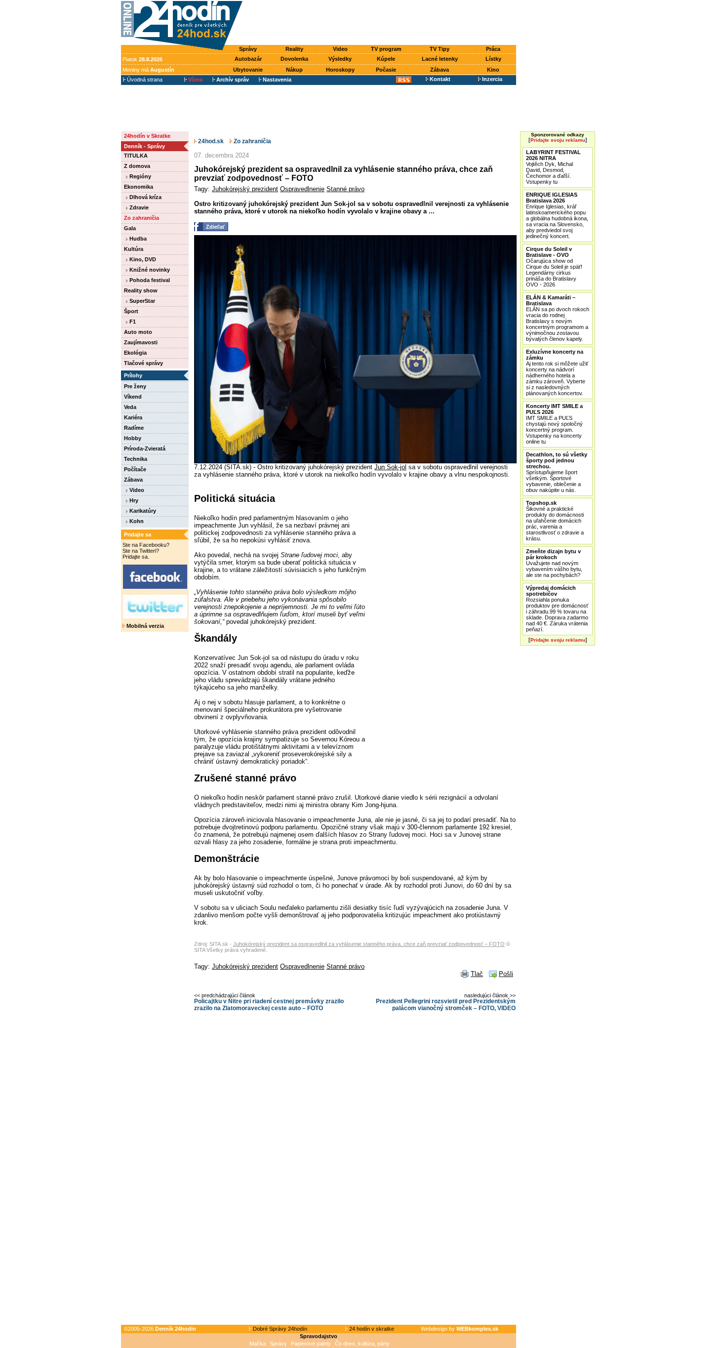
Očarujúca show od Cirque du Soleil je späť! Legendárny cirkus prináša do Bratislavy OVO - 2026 (554, 266)
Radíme (134, 428)
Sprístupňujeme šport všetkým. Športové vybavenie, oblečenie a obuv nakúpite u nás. (556, 472)
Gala (130, 228)
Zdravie (138, 207)
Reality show (141, 290)
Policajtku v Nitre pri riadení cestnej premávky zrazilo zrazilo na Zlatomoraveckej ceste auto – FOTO (269, 1005)
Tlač (477, 974)
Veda (130, 407)
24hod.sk (210, 141)
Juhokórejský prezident (245, 189)
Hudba (137, 239)
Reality (294, 49)
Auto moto (138, 332)
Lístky (493, 59)
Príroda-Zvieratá (144, 448)
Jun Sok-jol (390, 467)
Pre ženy (135, 386)
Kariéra (133, 417)
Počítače (135, 469)
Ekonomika (138, 187)
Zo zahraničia (141, 218)
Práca (493, 49)
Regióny (139, 176)
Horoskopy (340, 70)
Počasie (386, 70)
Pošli (506, 974)
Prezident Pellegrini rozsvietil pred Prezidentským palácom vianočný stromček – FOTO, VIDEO (446, 1005)
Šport (131, 311)
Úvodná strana (143, 79)
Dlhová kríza (144, 197)
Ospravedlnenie (302, 189)
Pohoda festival (149, 280)
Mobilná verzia (144, 626)
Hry (133, 500)
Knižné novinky (149, 270)
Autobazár (248, 59)
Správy (248, 49)
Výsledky (340, 59)
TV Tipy (439, 49)
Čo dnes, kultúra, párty (362, 1344)
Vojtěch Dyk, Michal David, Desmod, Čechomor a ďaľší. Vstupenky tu (553, 167)
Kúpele (386, 59)
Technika (135, 459)
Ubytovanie (248, 70)
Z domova (137, 166)
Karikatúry (142, 511)
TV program (386, 49)
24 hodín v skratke (371, 1329)
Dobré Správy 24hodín (279, 1329)
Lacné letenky (440, 59)
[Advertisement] (381, 23)
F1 (132, 322)
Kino (493, 70)
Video (340, 49)
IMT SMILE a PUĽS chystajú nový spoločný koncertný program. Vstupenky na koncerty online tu (554, 424)
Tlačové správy (143, 363)
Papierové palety (311, 1344)
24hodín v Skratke (147, 136)
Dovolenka (294, 59)
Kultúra (133, 249)
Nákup (294, 70)
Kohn (136, 521)
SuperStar (141, 301)
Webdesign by (459, 1329)
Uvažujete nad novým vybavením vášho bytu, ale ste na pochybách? (554, 563)
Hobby (132, 438)
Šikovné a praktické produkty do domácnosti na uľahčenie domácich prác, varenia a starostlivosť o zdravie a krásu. (555, 520)
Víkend (133, 397)
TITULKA (136, 156)
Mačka (257, 1344)
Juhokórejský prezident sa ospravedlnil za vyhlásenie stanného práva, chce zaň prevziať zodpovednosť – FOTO (369, 944)
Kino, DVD (142, 259)
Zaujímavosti (141, 342)
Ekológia (135, 353)
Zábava (439, 70)
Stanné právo (345, 189)
